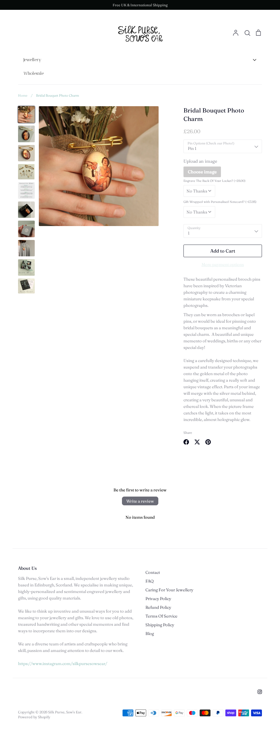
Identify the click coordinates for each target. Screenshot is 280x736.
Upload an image (200, 161)
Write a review (140, 501)
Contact (152, 572)
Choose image (202, 171)
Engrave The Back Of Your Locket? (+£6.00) (214, 181)
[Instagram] (259, 691)
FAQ (149, 581)
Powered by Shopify (34, 717)
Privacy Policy (158, 598)
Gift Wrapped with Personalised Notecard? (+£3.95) (219, 202)
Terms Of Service (161, 616)
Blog (149, 633)
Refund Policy (158, 607)
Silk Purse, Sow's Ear (64, 712)
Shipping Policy (159, 624)
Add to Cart (222, 251)
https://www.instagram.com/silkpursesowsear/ (62, 663)
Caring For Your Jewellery (169, 589)
